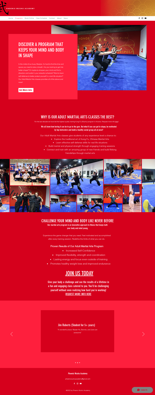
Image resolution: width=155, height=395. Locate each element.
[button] (25, 90)
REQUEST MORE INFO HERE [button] (78, 294)
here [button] (116, 122)
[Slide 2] (75, 362)
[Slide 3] (79, 362)
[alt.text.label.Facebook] (139, 18)
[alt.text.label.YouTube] (145, 18)
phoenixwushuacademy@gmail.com (77, 379)
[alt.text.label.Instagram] (142, 18)
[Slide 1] (77, 362)
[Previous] (12, 334)
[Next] (143, 334)
